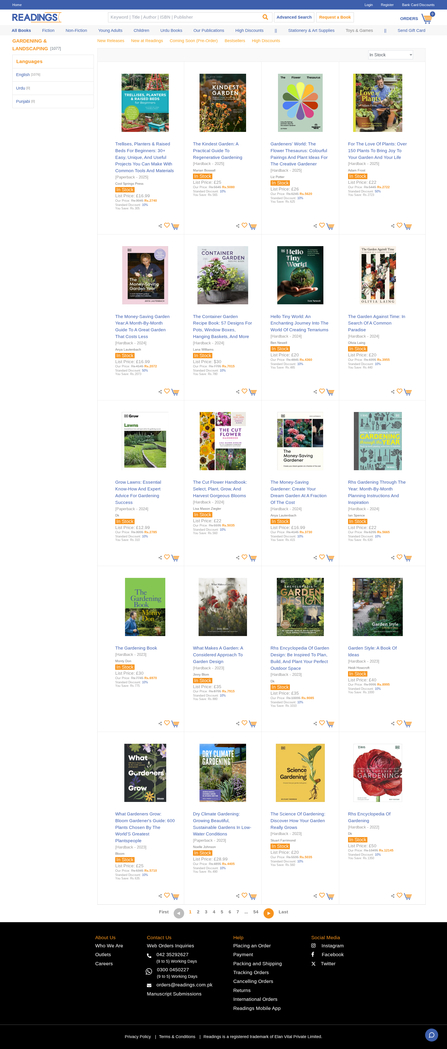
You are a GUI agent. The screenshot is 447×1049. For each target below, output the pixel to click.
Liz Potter (277, 177)
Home (17, 5)
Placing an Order (252, 945)
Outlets (103, 954)
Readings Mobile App (257, 1008)
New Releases (110, 40)
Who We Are (109, 945)
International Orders (255, 999)
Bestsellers (235, 40)
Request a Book (335, 17)
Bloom (120, 853)
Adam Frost (356, 170)
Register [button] (387, 5)
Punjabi (25, 101)
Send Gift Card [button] (411, 30)
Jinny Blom (201, 674)
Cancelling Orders (253, 981)
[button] (166, 225)
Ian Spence (356, 515)
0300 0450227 (173, 969)
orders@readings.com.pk (184, 984)
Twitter (326, 963)
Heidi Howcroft (358, 668)
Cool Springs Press (129, 183)
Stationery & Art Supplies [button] (311, 30)
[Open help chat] (431, 1035)
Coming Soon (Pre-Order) (194, 40)
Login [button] (369, 5)
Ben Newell (279, 343)
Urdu (23, 88)
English (28, 74)
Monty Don (123, 661)
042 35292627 (172, 954)
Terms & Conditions (177, 1036)
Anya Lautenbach (128, 349)
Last (283, 911)
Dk (117, 515)
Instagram (331, 945)
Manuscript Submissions (174, 993)
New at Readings (147, 40)
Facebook (331, 954)
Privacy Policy (138, 1036)
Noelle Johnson (204, 847)
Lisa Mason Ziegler (207, 508)
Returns (242, 990)
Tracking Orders (251, 972)
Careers (104, 963)
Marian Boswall (204, 170)
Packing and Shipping (257, 963)
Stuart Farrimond (283, 840)
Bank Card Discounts (418, 5)
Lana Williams (203, 349)
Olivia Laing (356, 343)
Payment (243, 954)
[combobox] (183, 17)
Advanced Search (294, 17)
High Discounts (266, 40)
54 (255, 911)
